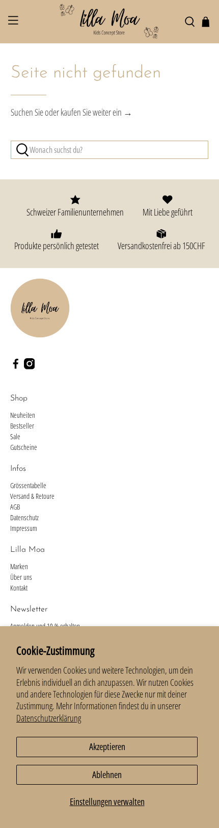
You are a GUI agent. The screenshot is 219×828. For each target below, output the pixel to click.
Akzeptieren (107, 746)
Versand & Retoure (32, 496)
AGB (15, 507)
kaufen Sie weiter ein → (96, 112)
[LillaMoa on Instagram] (29, 366)
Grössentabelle (28, 485)
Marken (19, 566)
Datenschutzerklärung (48, 718)
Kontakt (19, 588)
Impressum (23, 528)
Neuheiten (22, 415)
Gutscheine (23, 447)
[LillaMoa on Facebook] (15, 366)
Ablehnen (107, 774)
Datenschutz (24, 517)
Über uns (21, 577)
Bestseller (22, 426)
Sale (15, 436)
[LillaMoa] (110, 22)
